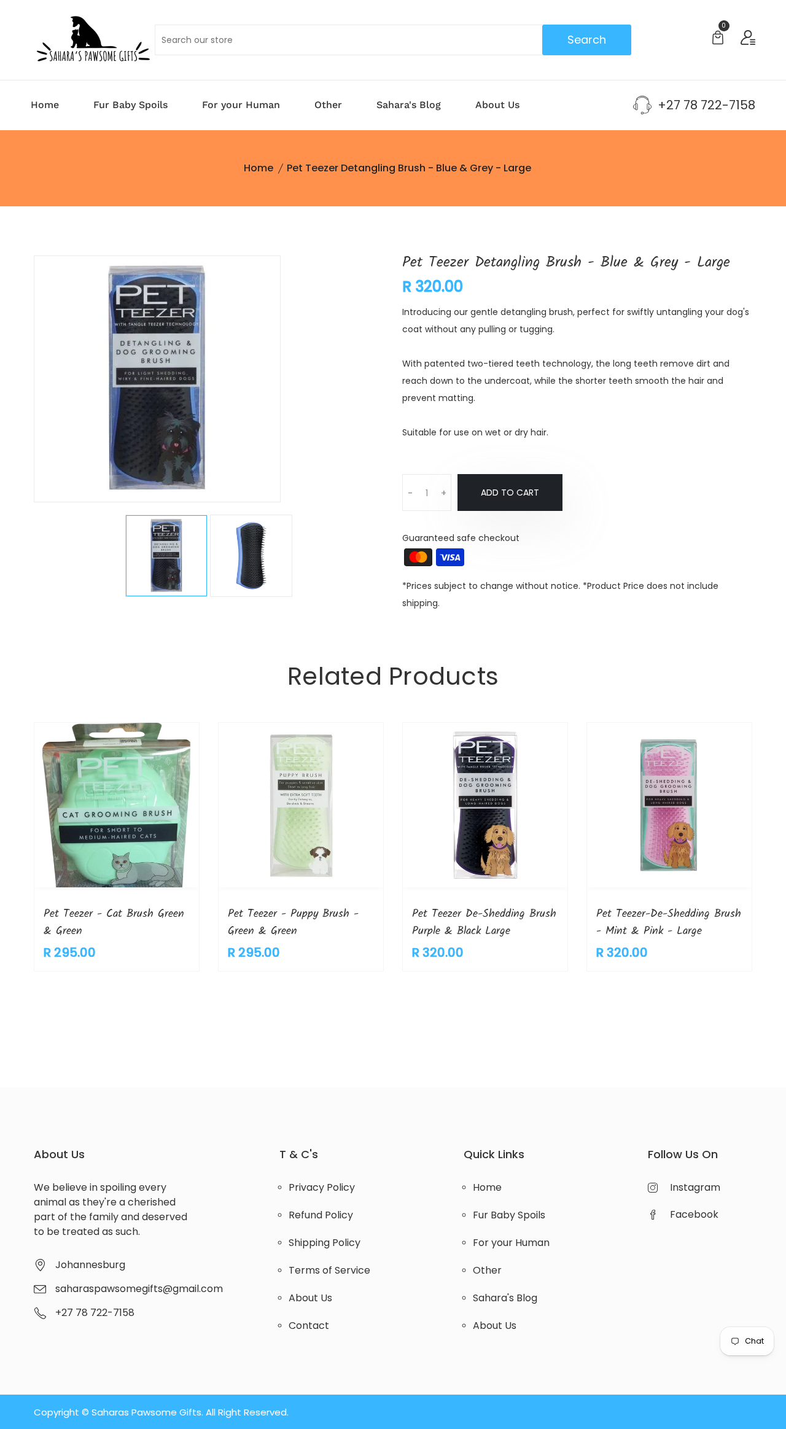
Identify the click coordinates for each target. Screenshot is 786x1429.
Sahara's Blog (408, 105)
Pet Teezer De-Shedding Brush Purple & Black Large (484, 922)
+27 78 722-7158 (706, 105)
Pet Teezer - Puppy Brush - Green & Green (293, 922)
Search (586, 39)
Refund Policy (321, 1215)
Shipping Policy (324, 1243)
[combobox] (393, 40)
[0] (717, 39)
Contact (309, 1325)
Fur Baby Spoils (130, 105)
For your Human (241, 105)
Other (328, 105)
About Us (497, 105)
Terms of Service (329, 1270)
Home (45, 105)
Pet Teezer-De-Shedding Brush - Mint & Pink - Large (668, 922)
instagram (695, 1187)
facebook (694, 1214)
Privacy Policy (322, 1187)
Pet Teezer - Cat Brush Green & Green (114, 922)
